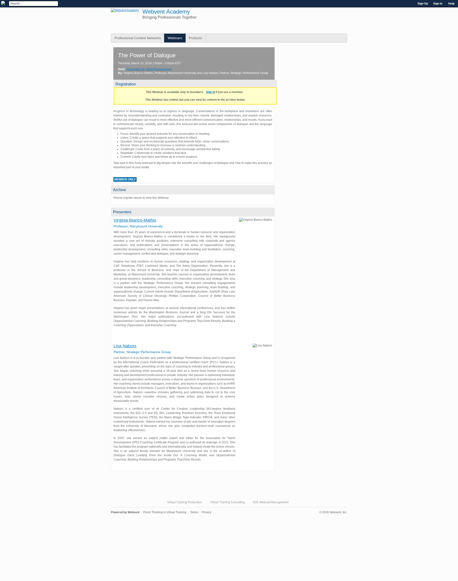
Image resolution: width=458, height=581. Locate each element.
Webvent (134, 512)
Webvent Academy (166, 11)
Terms (194, 512)
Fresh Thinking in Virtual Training (164, 512)
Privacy (206, 512)
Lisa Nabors (125, 346)
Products (195, 38)
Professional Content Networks (137, 38)
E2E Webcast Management (270, 502)
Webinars (175, 38)
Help (451, 3)
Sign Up (422, 3)
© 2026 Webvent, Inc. (333, 512)
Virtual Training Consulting (227, 502)
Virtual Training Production (184, 502)
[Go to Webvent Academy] (125, 10)
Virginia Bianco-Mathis (135, 220)
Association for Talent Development (149, 69)
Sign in (437, 3)
